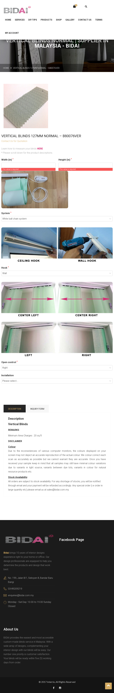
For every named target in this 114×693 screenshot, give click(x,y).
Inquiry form (37, 409)
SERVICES (20, 20)
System (5, 213)
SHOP (59, 20)
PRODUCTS (46, 20)
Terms (98, 20)
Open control (9, 362)
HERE (40, 148)
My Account (12, 33)
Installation (7, 375)
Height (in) (64, 159)
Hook (4, 267)
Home (6, 68)
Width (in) (6, 159)
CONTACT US (84, 20)
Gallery (69, 20)
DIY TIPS (32, 20)
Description (14, 409)
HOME (8, 20)
